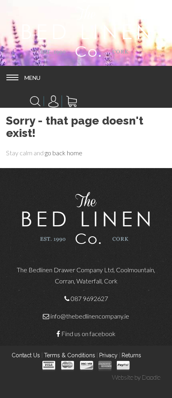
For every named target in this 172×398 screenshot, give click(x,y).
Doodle (151, 377)
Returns (131, 355)
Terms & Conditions (69, 355)
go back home (63, 152)
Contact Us (26, 355)
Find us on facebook (88, 333)
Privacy (108, 355)
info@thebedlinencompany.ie (89, 316)
